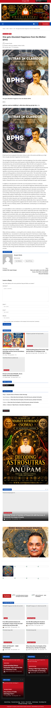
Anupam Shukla (8, 43)
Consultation (46, 23)
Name (4, 304)
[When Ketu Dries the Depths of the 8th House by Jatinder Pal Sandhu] (37, 636)
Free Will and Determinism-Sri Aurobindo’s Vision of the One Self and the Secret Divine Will (13, 623)
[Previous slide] (46, 489)
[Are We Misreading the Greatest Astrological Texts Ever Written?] (37, 612)
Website (4, 315)
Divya (4, 394)
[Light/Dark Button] (34, 24)
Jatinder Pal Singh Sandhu (32, 353)
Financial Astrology (15, 702)
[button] (2, 24)
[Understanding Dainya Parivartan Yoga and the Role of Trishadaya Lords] (37, 340)
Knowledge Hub (42, 702)
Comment (5, 286)
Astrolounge (35, 702)
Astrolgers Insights (31, 642)
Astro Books (28, 702)
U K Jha (5, 354)
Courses (23, 702)
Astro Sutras (5, 33)
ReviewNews (35, 706)
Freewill (5, 618)
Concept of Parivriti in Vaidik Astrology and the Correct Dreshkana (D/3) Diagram (13, 351)
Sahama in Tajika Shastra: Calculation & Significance (19, 404)
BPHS (10, 33)
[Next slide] (47, 489)
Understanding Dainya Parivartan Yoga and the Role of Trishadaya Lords (13, 667)
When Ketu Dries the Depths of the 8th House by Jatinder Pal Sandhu (26, 397)
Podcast (30, 703)
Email (4, 310)
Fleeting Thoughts (31, 618)
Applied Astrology (32, 666)
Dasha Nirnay (7, 702)
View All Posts (29, 261)
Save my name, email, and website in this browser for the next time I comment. (21, 321)
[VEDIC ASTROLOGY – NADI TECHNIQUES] (14, 636)
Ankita (4, 404)
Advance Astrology (8, 345)
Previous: (10, 269)
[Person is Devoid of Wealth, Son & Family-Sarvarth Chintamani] (14, 364)
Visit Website (18, 261)
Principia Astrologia (22, 703)
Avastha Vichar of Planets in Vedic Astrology (17, 394)
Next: (39, 271)
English (6, 385)
